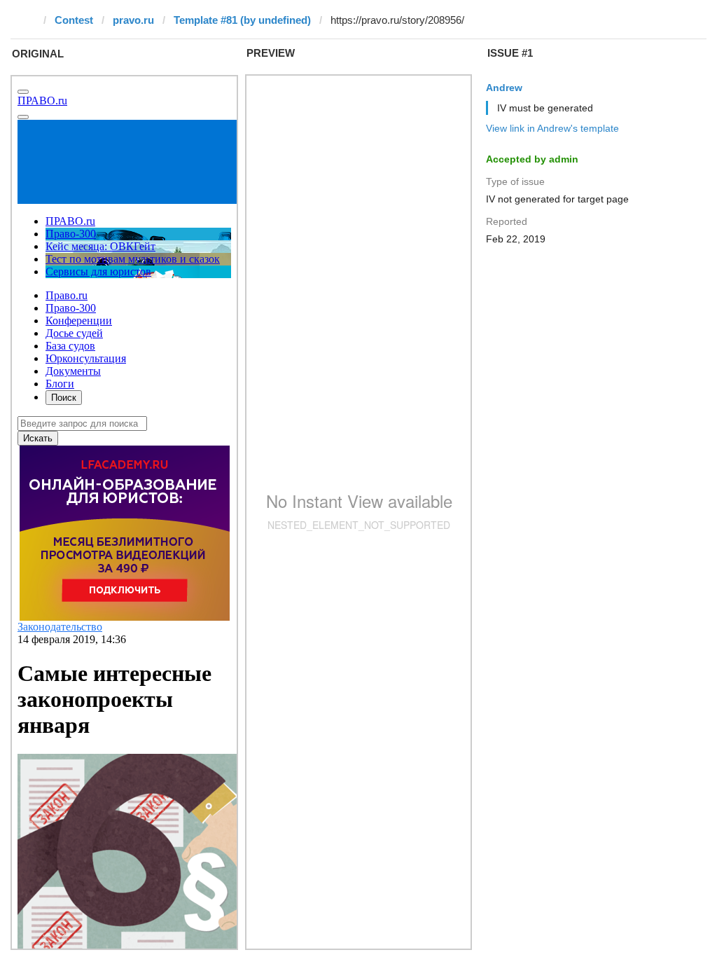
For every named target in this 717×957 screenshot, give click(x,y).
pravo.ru (133, 20)
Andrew (504, 87)
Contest (74, 20)
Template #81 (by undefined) (242, 20)
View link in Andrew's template (552, 128)
